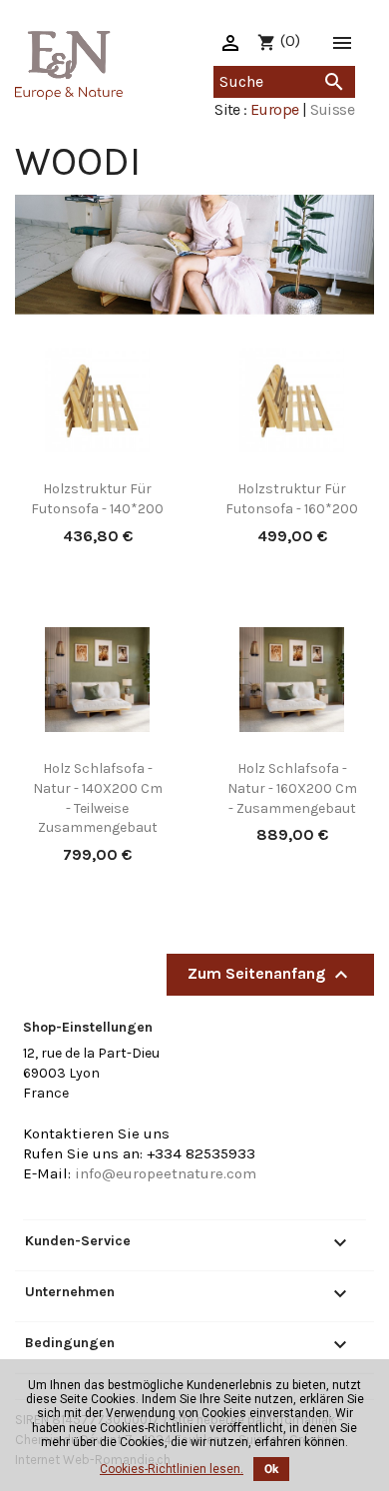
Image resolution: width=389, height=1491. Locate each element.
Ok (271, 1469)
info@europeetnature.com (165, 1173)
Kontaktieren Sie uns (96, 1133)
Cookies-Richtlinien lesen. (171, 1469)
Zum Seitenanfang (270, 975)
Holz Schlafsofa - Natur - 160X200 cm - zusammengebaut (292, 788)
